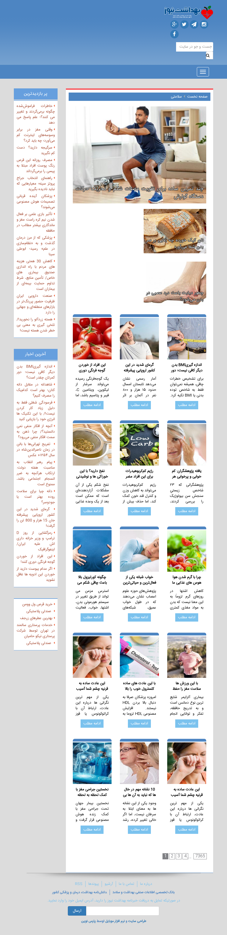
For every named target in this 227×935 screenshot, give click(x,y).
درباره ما (146, 884)
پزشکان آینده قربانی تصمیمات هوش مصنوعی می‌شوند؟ (36, 201)
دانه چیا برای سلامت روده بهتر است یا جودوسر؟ (36, 496)
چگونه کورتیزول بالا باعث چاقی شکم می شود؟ (92, 580)
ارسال (77, 911)
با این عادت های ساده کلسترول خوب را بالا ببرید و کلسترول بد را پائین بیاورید (139, 686)
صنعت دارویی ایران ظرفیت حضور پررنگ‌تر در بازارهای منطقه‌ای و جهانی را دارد (36, 304)
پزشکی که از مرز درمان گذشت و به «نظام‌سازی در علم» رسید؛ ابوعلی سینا (36, 246)
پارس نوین (88, 921)
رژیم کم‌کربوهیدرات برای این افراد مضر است (139, 473)
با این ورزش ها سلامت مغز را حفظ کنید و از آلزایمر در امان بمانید (186, 686)
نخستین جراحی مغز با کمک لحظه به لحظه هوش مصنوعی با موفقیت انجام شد (92, 792)
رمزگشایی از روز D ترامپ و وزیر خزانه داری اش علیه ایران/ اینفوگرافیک (36, 541)
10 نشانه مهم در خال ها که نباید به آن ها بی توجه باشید (139, 792)
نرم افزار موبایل (115, 921)
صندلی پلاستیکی (39, 611)
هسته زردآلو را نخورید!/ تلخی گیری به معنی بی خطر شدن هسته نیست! (36, 325)
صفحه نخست (197, 97)
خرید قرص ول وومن (37, 604)
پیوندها (93, 884)
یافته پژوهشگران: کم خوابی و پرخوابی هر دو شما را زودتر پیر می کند (187, 473)
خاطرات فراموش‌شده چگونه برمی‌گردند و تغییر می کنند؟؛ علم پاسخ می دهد (36, 114)
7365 (200, 856)
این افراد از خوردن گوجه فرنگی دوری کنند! (92, 367)
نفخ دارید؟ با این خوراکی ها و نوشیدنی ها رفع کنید (92, 473)
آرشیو (109, 884)
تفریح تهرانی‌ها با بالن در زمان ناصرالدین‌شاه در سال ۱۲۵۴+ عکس (36, 449)
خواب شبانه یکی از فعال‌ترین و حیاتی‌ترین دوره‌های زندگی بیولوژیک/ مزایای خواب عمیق (139, 580)
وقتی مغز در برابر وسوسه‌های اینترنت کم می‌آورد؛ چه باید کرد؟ (36, 135)
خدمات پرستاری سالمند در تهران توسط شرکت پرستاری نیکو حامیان (36, 630)
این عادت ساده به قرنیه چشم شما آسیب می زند (92, 686)
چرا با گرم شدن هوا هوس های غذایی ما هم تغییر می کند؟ (186, 580)
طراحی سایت (137, 921)
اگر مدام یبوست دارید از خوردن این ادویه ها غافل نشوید (36, 574)
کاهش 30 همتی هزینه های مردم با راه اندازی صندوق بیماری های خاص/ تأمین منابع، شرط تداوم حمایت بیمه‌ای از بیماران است (36, 275)
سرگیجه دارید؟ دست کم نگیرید (36, 150)
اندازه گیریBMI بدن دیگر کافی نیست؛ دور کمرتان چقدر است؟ (187, 367)
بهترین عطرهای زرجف (36, 618)
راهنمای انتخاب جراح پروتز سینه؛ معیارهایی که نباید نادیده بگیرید (36, 183)
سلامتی (176, 97)
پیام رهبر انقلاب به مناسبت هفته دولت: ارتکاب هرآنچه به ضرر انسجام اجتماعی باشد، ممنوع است (36, 473)
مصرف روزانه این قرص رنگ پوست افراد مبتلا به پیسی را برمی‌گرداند (36, 165)
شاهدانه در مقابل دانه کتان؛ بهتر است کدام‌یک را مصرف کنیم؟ (36, 390)
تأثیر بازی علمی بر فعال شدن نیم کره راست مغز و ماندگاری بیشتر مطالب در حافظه (36, 222)
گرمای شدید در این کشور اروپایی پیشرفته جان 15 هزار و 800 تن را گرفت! (139, 367)
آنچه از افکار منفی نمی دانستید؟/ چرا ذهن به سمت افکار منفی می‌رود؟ (36, 431)
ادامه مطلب (186, 405)
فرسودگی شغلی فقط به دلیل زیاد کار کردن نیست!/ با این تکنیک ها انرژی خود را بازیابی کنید (36, 411)
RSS (78, 884)
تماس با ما (126, 884)
